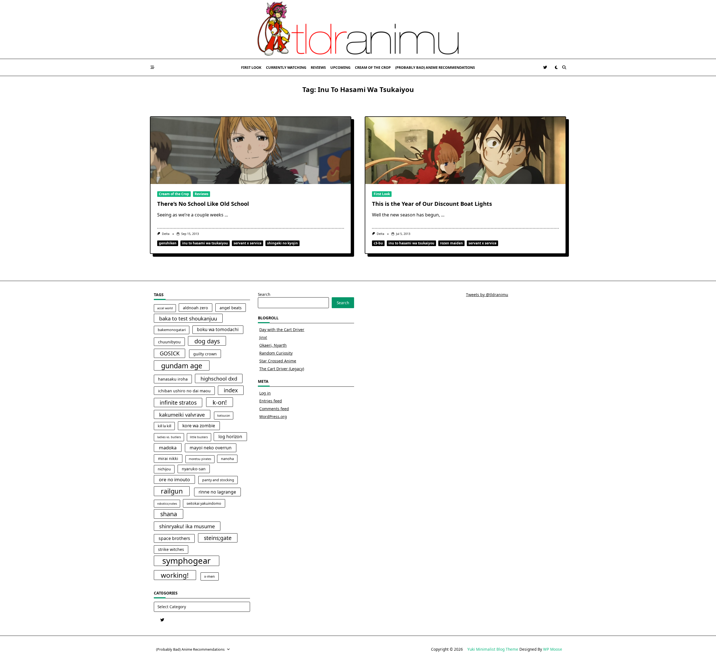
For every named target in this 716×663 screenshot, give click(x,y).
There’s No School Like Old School (203, 203)
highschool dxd (219, 378)
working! (175, 575)
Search (264, 294)
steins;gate (218, 538)
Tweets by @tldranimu (487, 294)
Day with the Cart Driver (281, 329)
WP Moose (552, 649)
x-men (209, 576)
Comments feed (274, 408)
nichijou (164, 469)
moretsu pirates (200, 459)
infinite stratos (178, 402)
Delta (165, 234)
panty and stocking (218, 480)
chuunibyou (169, 342)
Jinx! (263, 337)
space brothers (174, 538)
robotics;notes (167, 504)
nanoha (227, 458)
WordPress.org (273, 416)
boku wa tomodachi (218, 329)
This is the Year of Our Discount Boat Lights (432, 203)
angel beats (231, 307)
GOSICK (170, 353)
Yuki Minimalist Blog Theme (492, 649)
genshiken (167, 243)
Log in (265, 393)
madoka (167, 447)
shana (168, 514)
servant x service (248, 243)
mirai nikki (168, 458)
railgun (172, 491)
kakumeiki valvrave (182, 414)
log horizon (230, 436)
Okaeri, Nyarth (273, 345)
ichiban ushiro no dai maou (184, 390)
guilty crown (205, 354)
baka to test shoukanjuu (188, 318)
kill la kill (164, 426)
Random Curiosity (276, 353)
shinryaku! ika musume (187, 526)
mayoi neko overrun (211, 448)
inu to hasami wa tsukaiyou (205, 243)
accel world (165, 308)
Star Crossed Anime (277, 361)
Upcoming (340, 67)
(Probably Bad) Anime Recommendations (435, 67)
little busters (199, 437)
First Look (251, 67)
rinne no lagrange (217, 492)
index (231, 390)
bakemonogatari (172, 329)
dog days (207, 341)
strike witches (171, 549)
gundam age (181, 365)
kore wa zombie (198, 426)
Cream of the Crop (373, 67)
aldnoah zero (195, 307)
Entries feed (270, 401)
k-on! (220, 402)
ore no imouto (174, 479)
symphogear (186, 561)
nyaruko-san (194, 468)
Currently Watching (286, 67)
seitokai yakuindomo (204, 503)
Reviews (318, 67)
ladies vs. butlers (169, 437)
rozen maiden (451, 243)
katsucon (223, 415)
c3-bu (378, 243)
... (226, 215)
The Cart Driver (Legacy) (281, 368)
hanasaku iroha (173, 379)
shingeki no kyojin (282, 243)
